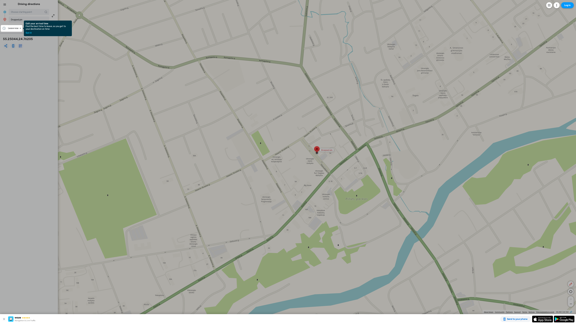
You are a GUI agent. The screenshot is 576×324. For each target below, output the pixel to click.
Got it (29, 33)
